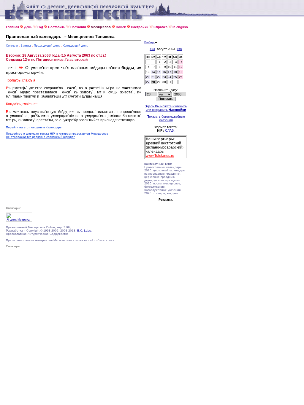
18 (175, 72)
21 (153, 77)
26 (181, 77)
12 (181, 66)
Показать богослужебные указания (166, 118)
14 (153, 72)
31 (169, 82)
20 (148, 77)
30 (164, 82)
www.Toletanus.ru (160, 156)
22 (159, 77)
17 (169, 72)
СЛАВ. (170, 130)
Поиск (121, 27)
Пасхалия (78, 27)
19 (181, 72)
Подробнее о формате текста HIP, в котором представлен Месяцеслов (57, 133)
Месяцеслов (101, 27)
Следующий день (75, 45)
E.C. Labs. (84, 230)
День (28, 27)
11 (175, 66)
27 (148, 82)
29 (159, 82)
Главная (12, 27)
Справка (160, 27)
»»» (179, 49)
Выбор (149, 42)
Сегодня (12, 45)
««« (152, 49)
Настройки (139, 27)
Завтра (26, 45)
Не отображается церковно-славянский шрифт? (40, 136)
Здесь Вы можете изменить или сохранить (166, 107)
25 (175, 77)
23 (164, 77)
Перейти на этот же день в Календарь (33, 127)
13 (148, 72)
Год (40, 27)
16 (164, 72)
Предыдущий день (47, 45)
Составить (56, 27)
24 (169, 77)
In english (180, 27)
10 (169, 66)
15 (159, 72)
